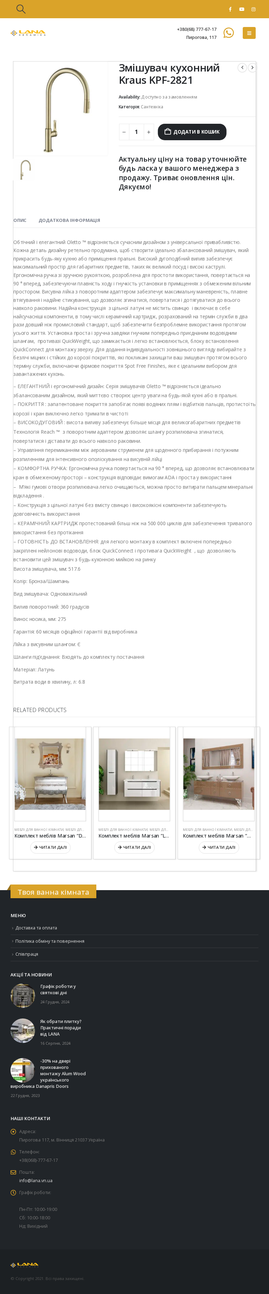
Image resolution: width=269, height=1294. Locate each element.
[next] (252, 68)
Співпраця (26, 954)
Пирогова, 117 (201, 37)
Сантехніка (152, 107)
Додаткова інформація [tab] (70, 220)
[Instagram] (253, 9)
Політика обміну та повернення (49, 941)
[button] (20, 9)
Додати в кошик (196, 132)
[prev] (242, 68)
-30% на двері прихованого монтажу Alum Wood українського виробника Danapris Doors (48, 1073)
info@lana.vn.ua (36, 1181)
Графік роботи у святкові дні (58, 989)
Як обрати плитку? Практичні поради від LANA (61, 1027)
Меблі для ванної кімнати (38, 829)
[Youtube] (242, 9)
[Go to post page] (23, 995)
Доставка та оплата (36, 928)
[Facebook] (230, 9)
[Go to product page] (50, 774)
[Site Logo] (28, 33)
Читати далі (53, 847)
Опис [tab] (19, 220)
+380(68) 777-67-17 (196, 29)
